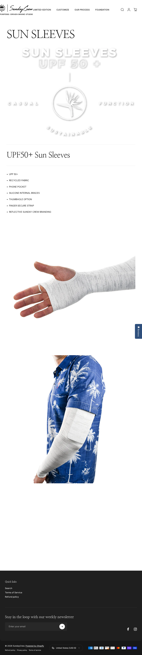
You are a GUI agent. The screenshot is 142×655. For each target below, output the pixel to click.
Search (8, 588)
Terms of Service (13, 592)
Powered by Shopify (35, 646)
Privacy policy (22, 650)
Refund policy (12, 596)
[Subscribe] (62, 626)
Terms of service (35, 650)
